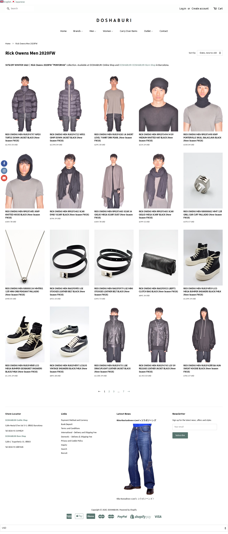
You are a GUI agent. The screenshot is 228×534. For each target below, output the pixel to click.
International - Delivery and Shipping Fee (79, 433)
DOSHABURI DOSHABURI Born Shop (137, 65)
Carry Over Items (128, 31)
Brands (77, 31)
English (7, 2)
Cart (220, 8)
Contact (164, 31)
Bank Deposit (66, 424)
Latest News (124, 413)
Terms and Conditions (70, 428)
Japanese (20, 2)
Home (63, 31)
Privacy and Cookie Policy (72, 441)
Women (107, 31)
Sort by (192, 53)
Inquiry (64, 445)
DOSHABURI (113, 510)
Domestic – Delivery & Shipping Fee (76, 437)
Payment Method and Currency (74, 420)
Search (64, 449)
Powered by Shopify (128, 510)
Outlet (147, 31)
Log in (183, 8)
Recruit (64, 453)
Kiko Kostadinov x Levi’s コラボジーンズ (136, 420)
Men (92, 31)
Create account (200, 8)
